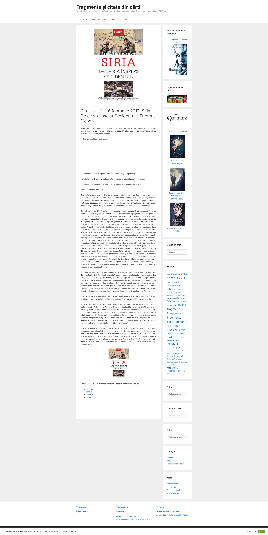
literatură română (175, 356)
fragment (173, 309)
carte (176, 273)
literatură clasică (173, 340)
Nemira (178, 368)
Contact (126, 20)
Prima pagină (83, 20)
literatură (177, 337)
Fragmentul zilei (176, 329)
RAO (175, 371)
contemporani (174, 285)
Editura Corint (171, 293)
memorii (177, 365)
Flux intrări (171, 487)
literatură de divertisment (175, 351)
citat (184, 273)
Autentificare (172, 484)
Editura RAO (178, 301)
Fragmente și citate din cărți (108, 7)
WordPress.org (173, 493)
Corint (183, 286)
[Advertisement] (119, 157)
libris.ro (89, 392)
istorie (178, 333)
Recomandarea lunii (99, 20)
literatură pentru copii (173, 353)
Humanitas (171, 333)
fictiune (181, 304)
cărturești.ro (91, 397)
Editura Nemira (172, 298)
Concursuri (115, 20)
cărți (170, 289)
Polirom (170, 371)
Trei (168, 374)
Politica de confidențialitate (127, 516)
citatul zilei (178, 282)
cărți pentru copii (179, 290)
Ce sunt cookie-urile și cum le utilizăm (132, 520)
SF (179, 371)
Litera (169, 337)
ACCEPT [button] (261, 531)
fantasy (173, 305)
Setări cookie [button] (251, 531)
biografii (169, 274)
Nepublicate (172, 461)
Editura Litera (180, 295)
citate (171, 278)
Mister (181, 365)
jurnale (182, 333)
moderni (171, 368)
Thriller (182, 371)
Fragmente (174, 313)
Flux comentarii (173, 490)
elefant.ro (90, 389)
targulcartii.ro (91, 394)
